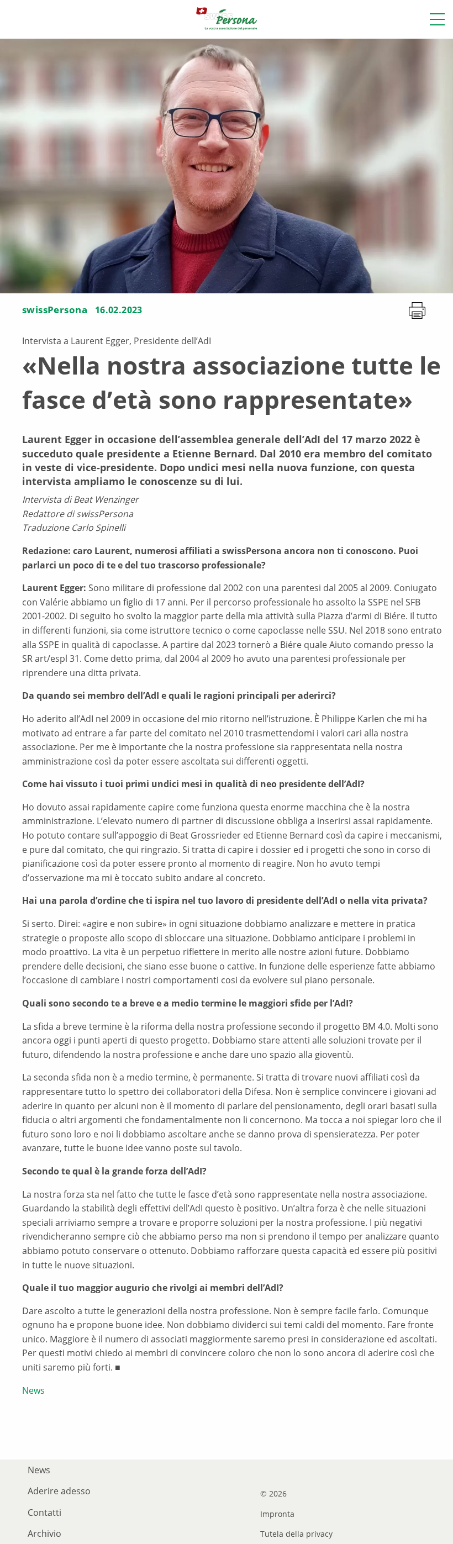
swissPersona (54, 309)
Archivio (44, 1533)
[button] (437, 19)
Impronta (277, 1514)
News (33, 1390)
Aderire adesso (59, 1491)
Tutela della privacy (296, 1534)
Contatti (44, 1512)
